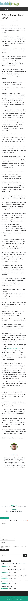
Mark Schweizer (5, 20)
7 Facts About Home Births (7, 586)
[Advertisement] (14, 485)
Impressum (16, 599)
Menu (6, 9)
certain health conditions (13, 348)
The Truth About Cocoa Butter (14, 510)
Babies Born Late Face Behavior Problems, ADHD (14, 506)
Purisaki (21, 599)
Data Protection (9, 599)
